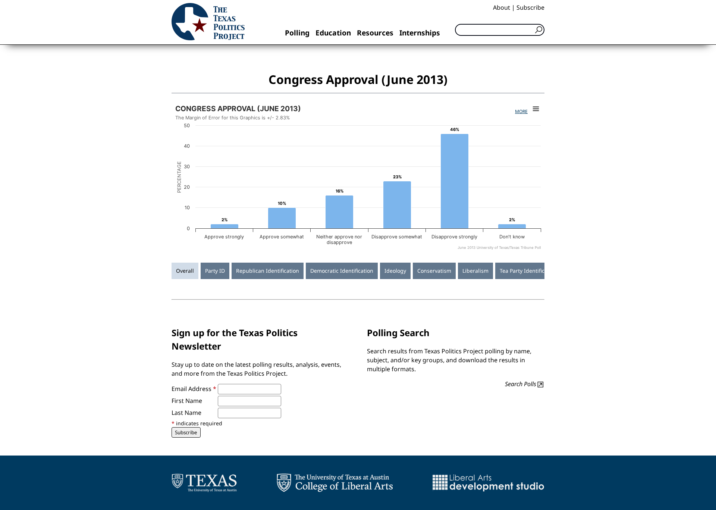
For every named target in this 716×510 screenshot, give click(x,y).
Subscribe (530, 7)
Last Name (186, 413)
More (521, 111)
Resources (375, 33)
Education (333, 33)
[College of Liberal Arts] (335, 482)
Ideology (395, 270)
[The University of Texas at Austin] (204, 482)
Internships (419, 33)
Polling (297, 33)
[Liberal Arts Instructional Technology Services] (488, 482)
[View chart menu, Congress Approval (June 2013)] (536, 109)
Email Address (194, 389)
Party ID (215, 270)
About (501, 7)
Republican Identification (267, 270)
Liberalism (475, 270)
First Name (187, 401)
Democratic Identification (341, 270)
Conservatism (434, 270)
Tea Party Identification (528, 270)
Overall (185, 270)
